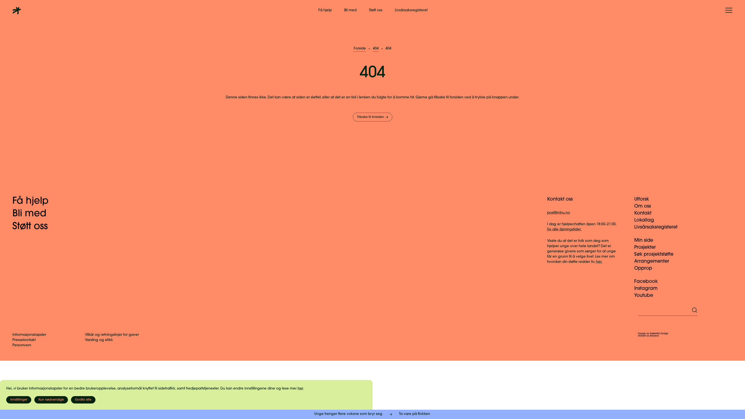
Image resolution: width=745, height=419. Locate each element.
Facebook (646, 281)
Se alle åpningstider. (564, 229)
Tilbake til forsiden (370, 117)
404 (376, 48)
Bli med (350, 10)
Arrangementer (651, 261)
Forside (360, 48)
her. (599, 262)
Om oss (642, 206)
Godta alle (83, 399)
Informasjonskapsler (29, 335)
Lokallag (644, 220)
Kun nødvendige (51, 399)
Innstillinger (18, 399)
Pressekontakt (24, 340)
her (300, 388)
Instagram (646, 288)
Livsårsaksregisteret (411, 10)
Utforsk (641, 199)
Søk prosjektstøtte (653, 254)
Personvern (21, 345)
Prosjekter (645, 247)
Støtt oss (375, 10)
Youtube (643, 295)
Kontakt (642, 213)
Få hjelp (325, 10)
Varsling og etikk (99, 340)
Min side (643, 240)
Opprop (643, 268)
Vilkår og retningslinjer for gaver (112, 335)
